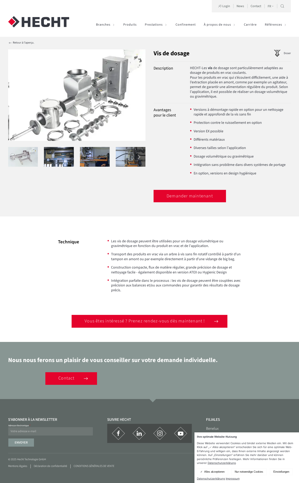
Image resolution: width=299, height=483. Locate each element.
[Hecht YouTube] (181, 433)
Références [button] (273, 24)
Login (226, 6)
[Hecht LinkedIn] (139, 433)
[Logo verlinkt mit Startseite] (38, 24)
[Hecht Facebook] (118, 433)
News (240, 6)
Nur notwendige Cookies (249, 471)
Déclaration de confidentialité (50, 466)
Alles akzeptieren (214, 471)
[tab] (23, 157)
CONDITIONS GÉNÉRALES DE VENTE (94, 466)
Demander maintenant (190, 196)
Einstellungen (281, 471)
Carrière (250, 24)
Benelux (212, 428)
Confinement (186, 24)
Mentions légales (17, 466)
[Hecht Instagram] (160, 433)
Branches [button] (103, 24)
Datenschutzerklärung (222, 463)
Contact (256, 6)
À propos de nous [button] (217, 24)
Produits (130, 24)
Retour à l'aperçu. (23, 43)
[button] (282, 6)
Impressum (233, 478)
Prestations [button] (154, 24)
